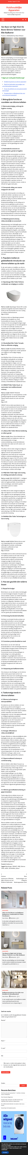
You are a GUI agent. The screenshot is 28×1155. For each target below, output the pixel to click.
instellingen (4, 1149)
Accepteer (5, 1152)
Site (2, 1055)
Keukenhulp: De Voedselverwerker (8, 1108)
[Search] (25, 19)
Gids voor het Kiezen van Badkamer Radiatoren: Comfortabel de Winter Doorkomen (12, 914)
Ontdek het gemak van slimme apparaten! (15, 81)
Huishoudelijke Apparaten (14, 9)
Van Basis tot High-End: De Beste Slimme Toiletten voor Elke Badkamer (13, 954)
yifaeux (17, 868)
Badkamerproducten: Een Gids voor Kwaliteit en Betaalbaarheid (13, 993)
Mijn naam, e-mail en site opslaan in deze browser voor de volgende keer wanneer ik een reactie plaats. (15, 1065)
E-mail (3, 1048)
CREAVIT (14, 866)
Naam (3, 1040)
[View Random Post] (23, 19)
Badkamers (10, 864)
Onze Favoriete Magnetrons (7, 1097)
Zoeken (3, 1083)
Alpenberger (8, 866)
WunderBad (12, 868)
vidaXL (6, 868)
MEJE (19, 866)
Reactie (3, 1020)
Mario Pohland (19, 35)
